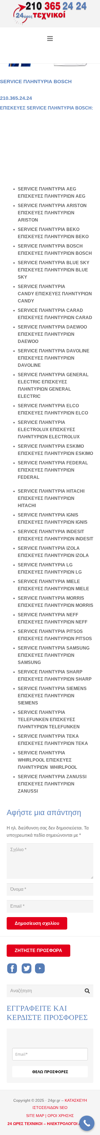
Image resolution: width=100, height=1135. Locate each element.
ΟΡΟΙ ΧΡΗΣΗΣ (61, 1115)
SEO (63, 1107)
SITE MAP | (36, 1115)
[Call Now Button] (86, 1123)
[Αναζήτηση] (87, 991)
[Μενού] (50, 38)
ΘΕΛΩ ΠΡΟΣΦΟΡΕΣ (50, 1071)
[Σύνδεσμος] (50, 14)
